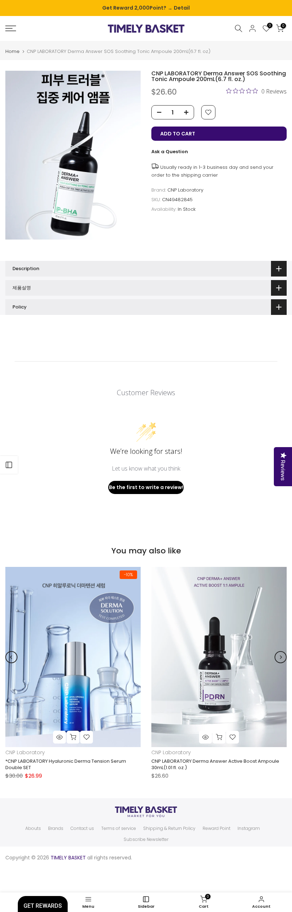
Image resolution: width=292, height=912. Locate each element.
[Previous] (11, 657)
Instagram (249, 828)
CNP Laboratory (185, 190)
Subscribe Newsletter (146, 839)
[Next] (281, 657)
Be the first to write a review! (146, 487)
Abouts (33, 828)
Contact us (82, 828)
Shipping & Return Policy (169, 828)
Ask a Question (169, 151)
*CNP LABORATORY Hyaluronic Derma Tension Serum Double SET (65, 764)
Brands (55, 828)
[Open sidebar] (9, 465)
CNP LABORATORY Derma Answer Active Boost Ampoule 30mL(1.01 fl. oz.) (215, 764)
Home (12, 51)
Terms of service (118, 828)
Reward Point (216, 828)
